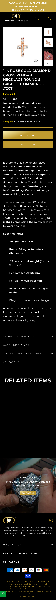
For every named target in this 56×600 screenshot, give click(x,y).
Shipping (8, 121)
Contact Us (11, 362)
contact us (28, 493)
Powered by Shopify (28, 596)
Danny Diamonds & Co (16, 21)
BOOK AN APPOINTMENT (29, 10)
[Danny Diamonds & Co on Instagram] (51, 520)
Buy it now (28, 144)
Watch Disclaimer (16, 345)
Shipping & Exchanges (19, 336)
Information (12, 545)
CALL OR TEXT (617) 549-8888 (29, 3)
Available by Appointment (22, 553)
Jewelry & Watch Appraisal (23, 353)
